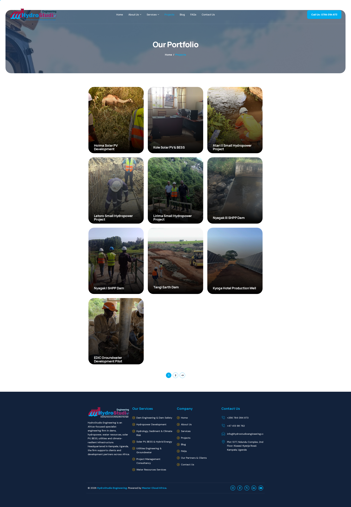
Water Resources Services (151, 469)
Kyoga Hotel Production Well (234, 288)
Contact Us (208, 14)
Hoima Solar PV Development (106, 147)
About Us (133, 14)
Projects (169, 14)
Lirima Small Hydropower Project (172, 217)
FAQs (193, 14)
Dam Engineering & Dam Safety (154, 417)
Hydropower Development (151, 424)
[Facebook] (239, 488)
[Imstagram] (232, 488)
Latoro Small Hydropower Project (113, 217)
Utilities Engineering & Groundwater (149, 450)
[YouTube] (260, 488)
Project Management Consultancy (148, 461)
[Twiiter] (246, 488)
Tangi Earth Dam (166, 287)
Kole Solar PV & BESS (169, 147)
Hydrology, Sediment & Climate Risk (154, 433)
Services (152, 14)
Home (119, 14)
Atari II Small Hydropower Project (232, 147)
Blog (182, 14)
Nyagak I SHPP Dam (109, 288)
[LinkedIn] (253, 488)
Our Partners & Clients (194, 457)
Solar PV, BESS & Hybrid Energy (154, 441)
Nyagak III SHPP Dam (229, 217)
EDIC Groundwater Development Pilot (108, 359)
